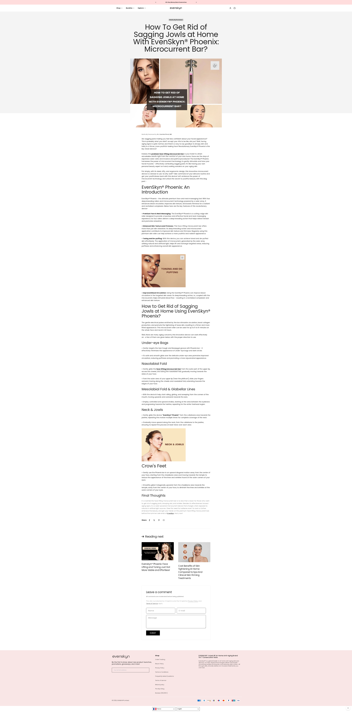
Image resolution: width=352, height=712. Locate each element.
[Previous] (155, 2)
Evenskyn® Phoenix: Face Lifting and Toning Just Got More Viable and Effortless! (156, 567)
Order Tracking (160, 659)
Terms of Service (152, 603)
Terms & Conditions (161, 672)
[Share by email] (164, 520)
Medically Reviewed (176, 20)
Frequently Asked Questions (164, 676)
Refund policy (159, 685)
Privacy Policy (193, 601)
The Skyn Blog (159, 689)
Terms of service (160, 680)
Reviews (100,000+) (161, 693)
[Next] (196, 2)
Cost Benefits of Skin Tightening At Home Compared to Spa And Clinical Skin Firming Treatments (190, 572)
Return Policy (159, 664)
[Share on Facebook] (149, 520)
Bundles (129, 8)
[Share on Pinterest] (159, 520)
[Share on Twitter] (154, 520)
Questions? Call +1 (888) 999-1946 (176, 2)
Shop (118, 8)
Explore (141, 8)
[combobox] (164, 709)
